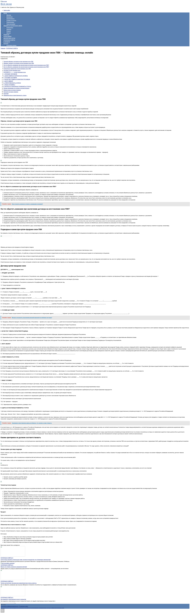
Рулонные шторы (11, 45)
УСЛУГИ (6, 43)
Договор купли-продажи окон (12, 70)
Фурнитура (9, 17)
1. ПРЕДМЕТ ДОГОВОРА (10, 74)
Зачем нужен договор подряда (12, 90)
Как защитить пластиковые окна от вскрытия (13, 599)
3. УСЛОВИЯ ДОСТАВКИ (10, 77)
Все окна (6, 3)
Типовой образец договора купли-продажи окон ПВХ (18, 61)
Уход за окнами (11, 24)
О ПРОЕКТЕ (7, 42)
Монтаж (9, 15)
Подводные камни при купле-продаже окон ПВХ (17, 68)
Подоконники (10, 22)
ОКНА (5, 13)
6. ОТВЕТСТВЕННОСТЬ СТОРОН (12, 83)
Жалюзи (9, 29)
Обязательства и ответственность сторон (15, 95)
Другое (9, 33)
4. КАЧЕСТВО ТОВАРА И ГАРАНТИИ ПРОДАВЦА (17, 79)
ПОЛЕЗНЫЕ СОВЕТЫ (9, 40)
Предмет (6, 93)
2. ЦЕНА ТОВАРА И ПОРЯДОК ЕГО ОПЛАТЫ (16, 76)
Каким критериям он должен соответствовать (16, 88)
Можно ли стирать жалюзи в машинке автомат (14, 566)
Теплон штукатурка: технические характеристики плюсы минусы (19, 583)
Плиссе (9, 31)
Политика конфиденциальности (9, 606)
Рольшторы (10, 27)
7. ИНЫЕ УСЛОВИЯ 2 (9, 84)
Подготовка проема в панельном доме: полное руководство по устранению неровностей (25, 559)
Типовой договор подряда (11, 92)
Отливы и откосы (11, 20)
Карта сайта (7, 10)
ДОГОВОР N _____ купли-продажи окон (15, 72)
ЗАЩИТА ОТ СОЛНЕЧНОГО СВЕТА (13, 26)
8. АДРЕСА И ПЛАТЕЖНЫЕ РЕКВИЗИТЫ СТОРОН (17, 86)
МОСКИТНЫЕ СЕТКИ (9, 38)
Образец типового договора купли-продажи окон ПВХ (19, 63)
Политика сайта (23, 606)
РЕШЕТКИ (6, 34)
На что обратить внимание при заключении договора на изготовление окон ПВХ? (26, 65)
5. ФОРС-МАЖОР (8, 81)
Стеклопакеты (10, 18)
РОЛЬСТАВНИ (7, 36)
